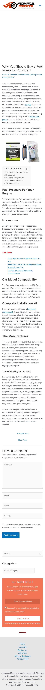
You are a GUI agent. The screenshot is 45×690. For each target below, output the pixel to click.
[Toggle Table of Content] (25, 169)
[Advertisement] (22, 34)
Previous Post (22, 433)
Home (22, 644)
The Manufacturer (12, 183)
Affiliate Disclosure (23, 656)
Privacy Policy (22, 659)
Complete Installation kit (14, 180)
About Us (22, 647)
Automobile (24, 75)
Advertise (22, 653)
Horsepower (10, 175)
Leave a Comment (10, 75)
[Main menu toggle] (40, 5)
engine (28, 105)
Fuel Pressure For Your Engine (16, 172)
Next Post (22, 440)
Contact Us (22, 650)
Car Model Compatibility (14, 178)
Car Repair (34, 75)
